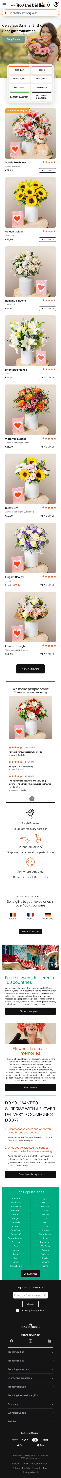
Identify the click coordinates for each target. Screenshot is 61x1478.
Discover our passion (30, 1011)
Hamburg (16, 1250)
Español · (16, 1463)
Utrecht (45, 1262)
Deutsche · (35, 1463)
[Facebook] (11, 1341)
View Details (43, 734)
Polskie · (17, 1468)
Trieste (45, 1258)
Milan (45, 1210)
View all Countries (30, 931)
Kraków (16, 1254)
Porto (45, 1226)
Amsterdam (16, 1206)
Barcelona (16, 1210)
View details (47, 170)
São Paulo (45, 1246)
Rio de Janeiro (45, 1234)
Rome (45, 1238)
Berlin (15, 1214)
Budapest (15, 1226)
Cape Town (16, 1230)
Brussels (16, 1222)
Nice (45, 1218)
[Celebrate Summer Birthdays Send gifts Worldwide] (30, 48)
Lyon (45, 1198)
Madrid (45, 1202)
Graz (16, 1246)
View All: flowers (30, 668)
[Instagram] (30, 1341)
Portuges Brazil (30, 1472)
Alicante (16, 1198)
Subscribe (30, 1304)
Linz (16, 1258)
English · (26, 1468)
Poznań (45, 1230)
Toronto (45, 1250)
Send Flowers (30, 1087)
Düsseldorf (16, 1234)
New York (45, 1214)
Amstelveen (15, 1202)
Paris (45, 1222)
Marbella (45, 1206)
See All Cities (30, 1273)
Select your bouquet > (30, 1174)
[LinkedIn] (49, 1341)
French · (25, 1463)
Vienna (45, 1266)
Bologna (16, 1218)
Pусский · (36, 1468)
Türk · (45, 1468)
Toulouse (45, 1254)
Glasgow (16, 1242)
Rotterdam (45, 1242)
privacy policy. (37, 1310)
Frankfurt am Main (16, 1238)
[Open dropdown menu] (51, 1352)
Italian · (44, 1463)
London (16, 1262)
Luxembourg (16, 1266)
